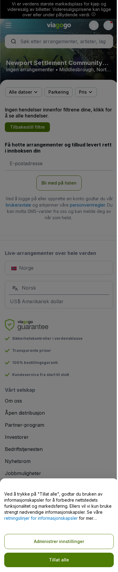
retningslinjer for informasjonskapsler (41, 518)
